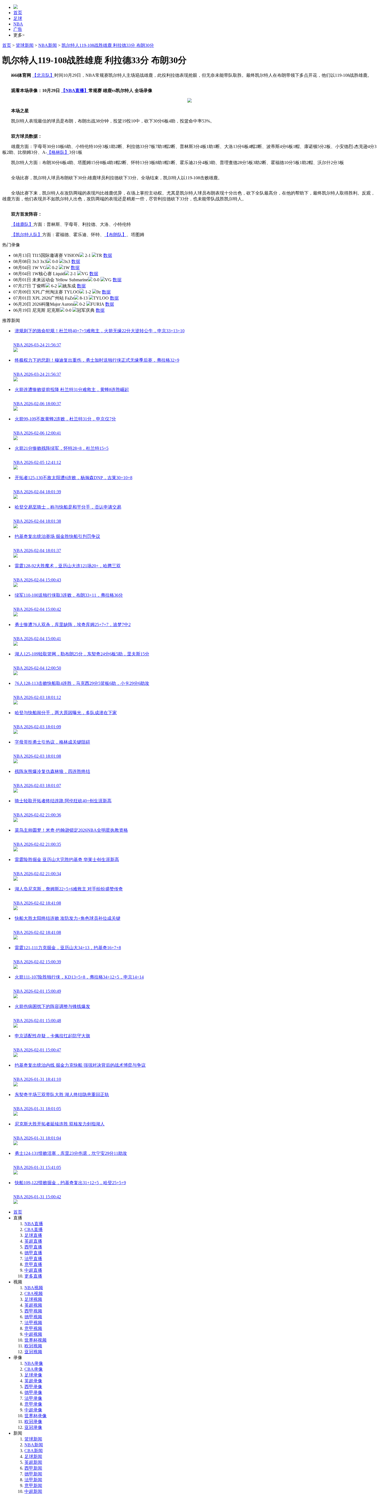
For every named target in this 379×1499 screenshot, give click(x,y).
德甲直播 (33, 1252)
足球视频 (33, 1299)
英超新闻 (33, 1462)
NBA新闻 (47, 45)
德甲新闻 (33, 1474)
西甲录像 (33, 1386)
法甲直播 (33, 1258)
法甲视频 (33, 1322)
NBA (18, 24)
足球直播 (33, 1235)
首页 (17, 12)
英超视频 (33, 1305)
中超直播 (33, 1270)
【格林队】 (58, 152)
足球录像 (33, 1375)
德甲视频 (33, 1316)
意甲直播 (33, 1264)
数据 (107, 255)
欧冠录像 (33, 1421)
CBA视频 (33, 1293)
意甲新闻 (33, 1485)
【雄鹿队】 (22, 224)
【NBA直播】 (75, 90)
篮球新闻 (25, 45)
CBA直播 (33, 1229)
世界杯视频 (35, 1340)
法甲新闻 (33, 1479)
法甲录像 (33, 1398)
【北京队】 (43, 75)
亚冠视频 (33, 1351)
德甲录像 (33, 1392)
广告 (17, 29)
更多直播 (33, 1276)
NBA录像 (33, 1363)
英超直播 (33, 1241)
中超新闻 (33, 1491)
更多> (19, 35)
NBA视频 (33, 1287)
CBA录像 (33, 1369)
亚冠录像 (33, 1427)
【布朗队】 (115, 234)
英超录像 (33, 1380)
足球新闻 (33, 1456)
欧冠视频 (33, 1346)
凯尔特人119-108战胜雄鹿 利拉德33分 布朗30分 (108, 45)
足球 (17, 18)
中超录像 (33, 1410)
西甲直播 (33, 1247)
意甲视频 (33, 1328)
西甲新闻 (33, 1468)
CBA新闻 (33, 1450)
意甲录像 (33, 1404)
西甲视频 (33, 1311)
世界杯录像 (35, 1415)
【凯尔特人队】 (26, 234)
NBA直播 (33, 1223)
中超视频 (33, 1334)
